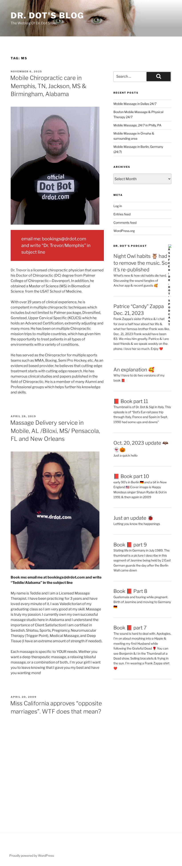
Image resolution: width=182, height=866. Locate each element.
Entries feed (122, 214)
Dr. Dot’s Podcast (130, 245)
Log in (117, 206)
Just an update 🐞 (133, 518)
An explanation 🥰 (133, 369)
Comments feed (124, 222)
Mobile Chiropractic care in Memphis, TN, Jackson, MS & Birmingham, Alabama (48, 85)
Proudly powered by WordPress (31, 855)
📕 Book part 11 (130, 401)
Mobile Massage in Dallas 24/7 (134, 104)
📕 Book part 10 (131, 476)
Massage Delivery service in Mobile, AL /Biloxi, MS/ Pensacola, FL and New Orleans (55, 430)
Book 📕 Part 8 (130, 591)
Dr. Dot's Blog (47, 15)
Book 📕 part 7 (129, 628)
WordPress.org (124, 231)
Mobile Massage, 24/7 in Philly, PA (137, 125)
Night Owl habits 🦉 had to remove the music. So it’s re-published (140, 263)
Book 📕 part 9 (130, 545)
